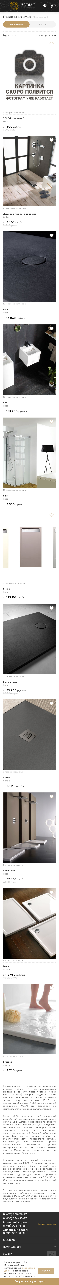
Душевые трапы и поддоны (19, 214)
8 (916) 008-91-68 (14, 1225)
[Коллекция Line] (29, 266)
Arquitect (9, 870)
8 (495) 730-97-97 (15, 1214)
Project (7, 1062)
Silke (6, 495)
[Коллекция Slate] (29, 734)
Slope (6, 589)
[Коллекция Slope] (29, 546)
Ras (5, 402)
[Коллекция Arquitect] (29, 827)
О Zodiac (9, 1239)
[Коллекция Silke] (29, 453)
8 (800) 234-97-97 (15, 1218)
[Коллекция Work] (29, 923)
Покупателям (12, 1246)
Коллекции (16, 24)
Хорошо (46, 1270)
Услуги (7, 1253)
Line (5, 309)
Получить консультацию (30, 1281)
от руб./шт (12, 126)
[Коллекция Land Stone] (29, 639)
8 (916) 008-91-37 (14, 1233)
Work (6, 966)
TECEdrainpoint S (13, 118)
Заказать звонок (47, 1224)
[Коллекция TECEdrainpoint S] (29, 75)
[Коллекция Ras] (29, 359)
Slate (6, 777)
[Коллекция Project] (29, 1019)
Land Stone (10, 682)
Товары (43, 24)
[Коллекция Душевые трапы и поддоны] (29, 171)
